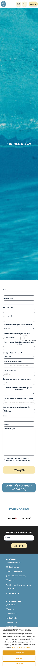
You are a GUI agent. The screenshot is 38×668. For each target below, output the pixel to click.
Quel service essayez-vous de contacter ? (16, 333)
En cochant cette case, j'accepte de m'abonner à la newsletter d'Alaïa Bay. (18, 460)
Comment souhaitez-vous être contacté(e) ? (17, 407)
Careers (11, 609)
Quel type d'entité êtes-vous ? (12, 353)
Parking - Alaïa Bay (15, 571)
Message (6, 425)
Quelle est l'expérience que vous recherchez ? (17, 379)
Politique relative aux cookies (21, 647)
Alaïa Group (12, 613)
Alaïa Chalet (12, 618)
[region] (19, 647)
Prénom (5, 290)
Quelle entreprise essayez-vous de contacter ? (18, 325)
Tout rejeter (19, 664)
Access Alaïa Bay (14, 563)
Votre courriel (7, 316)
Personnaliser (19, 658)
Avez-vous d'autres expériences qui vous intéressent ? (19, 389)
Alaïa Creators (13, 567)
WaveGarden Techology (17, 576)
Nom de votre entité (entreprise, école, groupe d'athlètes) (19, 343)
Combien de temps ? (10, 370)
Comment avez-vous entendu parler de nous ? (18, 398)
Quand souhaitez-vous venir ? (12, 362)
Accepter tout (19, 653)
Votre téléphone (8, 307)
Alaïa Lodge (12, 622)
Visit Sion (11, 580)
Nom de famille (8, 299)
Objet (4, 416)
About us (11, 605)
